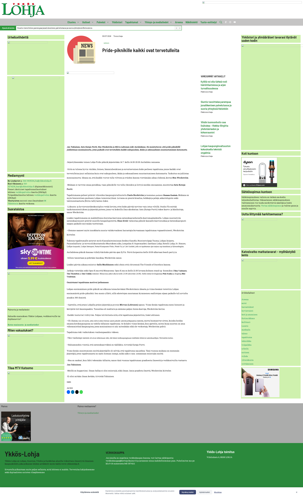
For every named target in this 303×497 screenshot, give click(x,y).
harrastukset (248, 307)
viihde (245, 356)
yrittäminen (247, 364)
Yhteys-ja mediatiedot (156, 22)
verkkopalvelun (23, 192)
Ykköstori (117, 22)
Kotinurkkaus (248, 318)
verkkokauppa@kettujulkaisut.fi (121, 460)
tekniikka (246, 341)
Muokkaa (218, 492)
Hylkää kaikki (204, 492)
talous (244, 333)
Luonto (245, 326)
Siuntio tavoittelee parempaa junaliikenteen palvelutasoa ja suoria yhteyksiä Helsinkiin (54, 28)
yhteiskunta (247, 360)
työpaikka (246, 345)
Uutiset (86, 22)
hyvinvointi (247, 311)
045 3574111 (129, 463)
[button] (221, 22)
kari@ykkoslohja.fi (25, 186)
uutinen (106, 43)
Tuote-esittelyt (208, 22)
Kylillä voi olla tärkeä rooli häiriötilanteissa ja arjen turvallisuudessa (214, 85)
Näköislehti (192, 22)
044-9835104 (28, 181)
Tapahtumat (131, 22)
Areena (179, 22)
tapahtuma (247, 337)
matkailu (246, 329)
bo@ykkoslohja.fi (43, 181)
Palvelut (101, 22)
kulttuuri (246, 322)
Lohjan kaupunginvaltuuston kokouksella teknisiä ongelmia (216, 149)
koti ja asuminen (249, 314)
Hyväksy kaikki (188, 492)
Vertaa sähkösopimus (271, 205)
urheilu (245, 348)
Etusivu (72, 22)
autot (244, 303)
